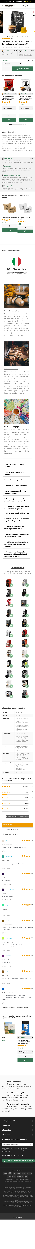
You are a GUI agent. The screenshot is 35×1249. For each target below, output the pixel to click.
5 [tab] (17, 35)
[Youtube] (22, 1156)
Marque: (5, 712)
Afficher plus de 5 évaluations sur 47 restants (15, 1007)
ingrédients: (6, 753)
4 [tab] (15, 35)
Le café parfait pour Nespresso (16, 485)
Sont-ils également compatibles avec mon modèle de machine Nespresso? (16, 544)
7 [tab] (22, 35)
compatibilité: (7, 733)
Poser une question (24, 816)
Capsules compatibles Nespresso (17, 513)
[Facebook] (15, 1155)
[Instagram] (19, 1155)
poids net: (6, 772)
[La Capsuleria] (8, 6)
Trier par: (6, 834)
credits (19, 1184)
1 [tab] (7, 35)
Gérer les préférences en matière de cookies (20, 1160)
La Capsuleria (19, 712)
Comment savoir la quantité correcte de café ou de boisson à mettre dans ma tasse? (15, 554)
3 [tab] (12, 35)
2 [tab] (10, 35)
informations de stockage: (7, 763)
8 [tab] (25, 35)
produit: (5, 746)
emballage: (6, 718)
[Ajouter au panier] (9, 120)
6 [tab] (20, 35)
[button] (16, 465)
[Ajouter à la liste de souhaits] (26, 14)
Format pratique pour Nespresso (17, 480)
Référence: (6, 715)
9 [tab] (28, 35)
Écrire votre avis (11, 816)
